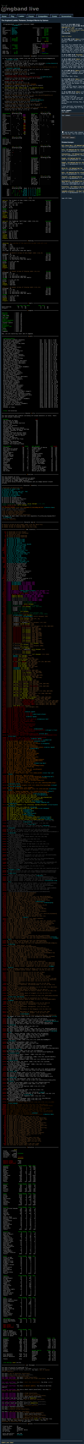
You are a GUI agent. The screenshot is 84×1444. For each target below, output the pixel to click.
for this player (70, 31)
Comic (54, 16)
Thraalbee (79, 54)
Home (4, 16)
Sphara (77, 39)
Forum (31, 16)
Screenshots (66, 16)
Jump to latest (67, 36)
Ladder (21, 16)
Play (12, 16)
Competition (43, 16)
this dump (68, 27)
